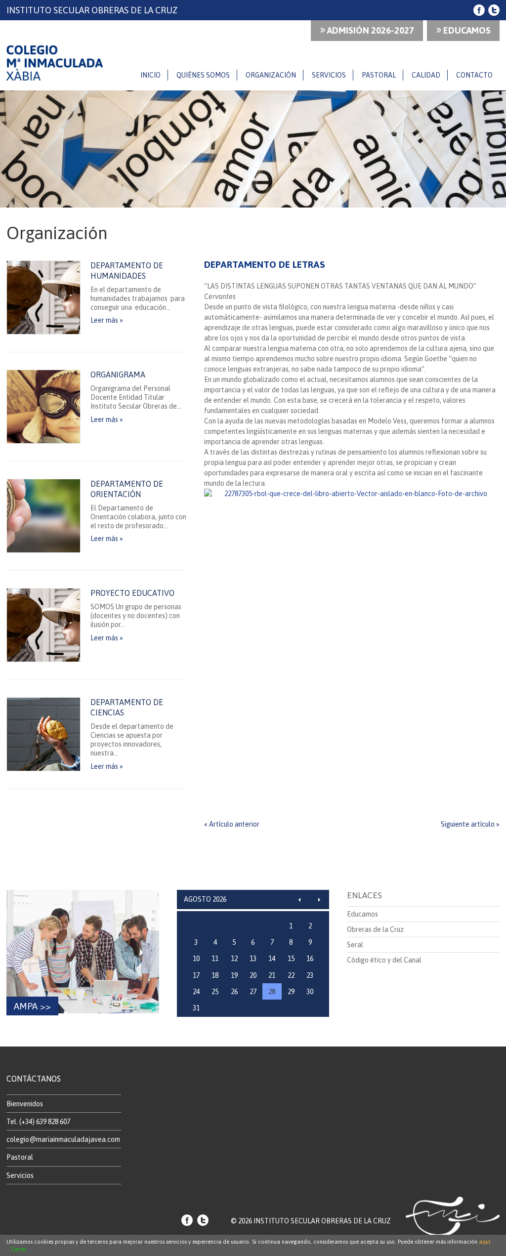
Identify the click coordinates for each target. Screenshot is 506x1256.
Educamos (463, 29)
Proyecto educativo (132, 592)
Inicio (150, 75)
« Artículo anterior (231, 824)
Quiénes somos (203, 75)
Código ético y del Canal (384, 960)
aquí (484, 1242)
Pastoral (379, 75)
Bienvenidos (24, 1104)
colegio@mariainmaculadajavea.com (63, 1139)
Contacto (474, 75)
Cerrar (19, 1249)
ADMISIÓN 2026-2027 (367, 29)
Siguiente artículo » (470, 824)
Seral (355, 945)
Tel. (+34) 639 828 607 (38, 1122)
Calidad (426, 75)
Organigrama (117, 374)
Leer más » (106, 320)
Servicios (329, 75)
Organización (271, 75)
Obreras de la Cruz (375, 929)
